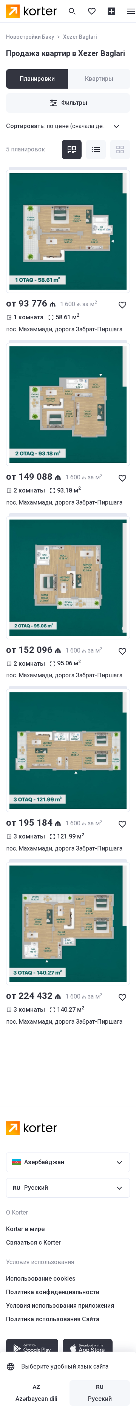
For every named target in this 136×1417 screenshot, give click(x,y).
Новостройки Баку (30, 37)
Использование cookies (41, 1278)
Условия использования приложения (60, 1305)
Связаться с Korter (33, 1242)
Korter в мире (25, 1229)
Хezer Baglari (80, 37)
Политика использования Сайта (52, 1319)
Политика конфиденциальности (52, 1292)
